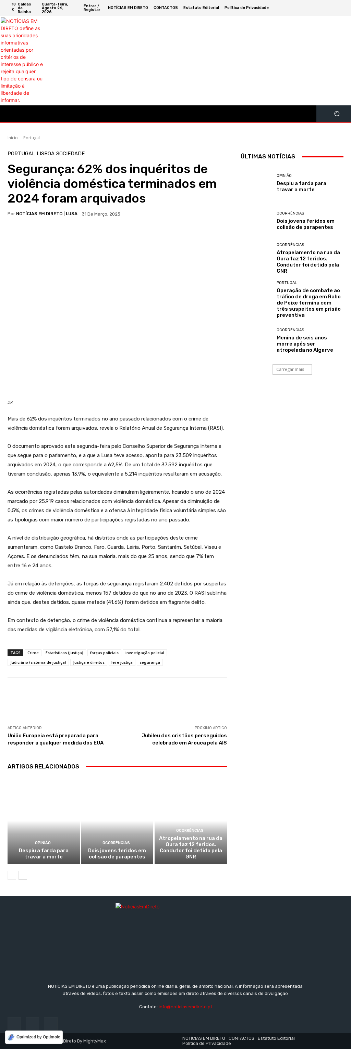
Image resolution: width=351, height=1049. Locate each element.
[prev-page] (12, 875)
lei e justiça (122, 662)
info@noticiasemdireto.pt (185, 1006)
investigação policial (144, 652)
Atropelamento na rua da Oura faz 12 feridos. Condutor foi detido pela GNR (190, 847)
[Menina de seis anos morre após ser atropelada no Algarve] (256, 340)
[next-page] (23, 875)
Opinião (43, 843)
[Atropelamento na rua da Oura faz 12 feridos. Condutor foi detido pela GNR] (191, 821)
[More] (46, 235)
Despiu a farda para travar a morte (44, 853)
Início (13, 138)
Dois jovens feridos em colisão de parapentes (117, 853)
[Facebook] (308, 8)
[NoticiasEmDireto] (175, 936)
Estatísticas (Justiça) (64, 652)
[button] (337, 114)
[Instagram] (316, 8)
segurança (150, 662)
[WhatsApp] (30, 235)
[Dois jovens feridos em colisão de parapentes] (117, 821)
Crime (33, 652)
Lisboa (46, 153)
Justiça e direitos (89, 662)
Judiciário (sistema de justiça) (38, 662)
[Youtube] (341, 8)
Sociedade (70, 153)
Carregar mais (290, 369)
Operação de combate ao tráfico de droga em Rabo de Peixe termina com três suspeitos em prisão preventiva (309, 302)
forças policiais (104, 652)
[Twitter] (324, 8)
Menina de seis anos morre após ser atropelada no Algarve (305, 344)
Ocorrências (116, 843)
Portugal (31, 138)
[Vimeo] (332, 8)
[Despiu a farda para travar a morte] (44, 821)
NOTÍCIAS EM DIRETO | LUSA (46, 213)
